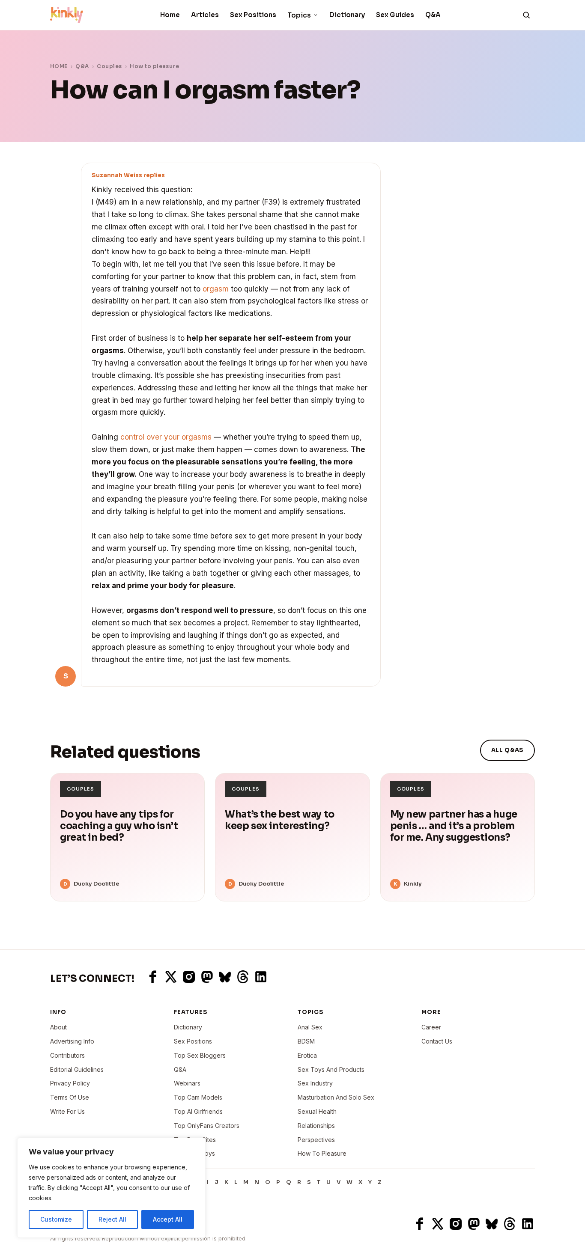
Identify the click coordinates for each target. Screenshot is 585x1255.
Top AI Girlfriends (198, 1111)
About (58, 1027)
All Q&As (507, 750)
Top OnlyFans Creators (206, 1125)
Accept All (167, 1219)
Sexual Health (317, 1111)
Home (170, 15)
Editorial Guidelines (77, 1069)
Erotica (307, 1055)
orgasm (216, 289)
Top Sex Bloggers (200, 1055)
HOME (59, 66)
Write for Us (67, 1111)
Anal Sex (310, 1027)
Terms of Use (69, 1097)
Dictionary (347, 15)
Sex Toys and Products (331, 1069)
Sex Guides (395, 15)
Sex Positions (253, 15)
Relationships (316, 1125)
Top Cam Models (198, 1097)
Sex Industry (315, 1083)
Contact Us (436, 1041)
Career (431, 1027)
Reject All (112, 1219)
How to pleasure (154, 66)
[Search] (526, 15)
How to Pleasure (322, 1153)
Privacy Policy (70, 1083)
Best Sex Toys (194, 1153)
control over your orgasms (166, 437)
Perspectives (316, 1139)
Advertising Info (72, 1041)
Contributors (67, 1055)
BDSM (306, 1041)
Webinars (187, 1083)
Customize (56, 1219)
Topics (299, 15)
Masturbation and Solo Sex (336, 1097)
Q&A (433, 15)
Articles (205, 15)
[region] (111, 1188)
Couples (109, 66)
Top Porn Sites (195, 1139)
